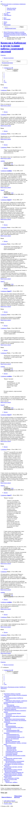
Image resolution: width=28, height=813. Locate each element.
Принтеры (8, 745)
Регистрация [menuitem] (7, 19)
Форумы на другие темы (10, 779)
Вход (5, 23)
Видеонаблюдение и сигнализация (15, 761)
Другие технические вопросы (13, 762)
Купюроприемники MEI (13, 730)
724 (12, 163)
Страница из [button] (8, 67)
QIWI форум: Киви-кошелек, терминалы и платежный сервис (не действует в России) (15, 702)
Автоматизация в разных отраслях (13, 769)
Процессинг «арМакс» (12, 782)
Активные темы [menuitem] (11, 9)
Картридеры (9, 740)
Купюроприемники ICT (13, 734)
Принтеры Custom (11, 747)
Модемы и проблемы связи (13, 741)
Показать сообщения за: (8, 655)
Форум (13, 800)
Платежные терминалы (10, 709)
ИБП (7, 724)
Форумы (6, 13)
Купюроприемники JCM (13, 736)
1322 (12, 193)
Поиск (5, 22)
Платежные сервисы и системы (12, 693)
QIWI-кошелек (10, 705)
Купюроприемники (11, 726)
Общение (7, 780)
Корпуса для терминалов (12, 738)
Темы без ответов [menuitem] (11, 8)
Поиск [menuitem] (8, 12)
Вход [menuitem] (5, 17)
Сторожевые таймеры (11, 754)
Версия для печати (9, 58)
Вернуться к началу (6, 105)
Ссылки (6, 5)
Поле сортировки (6, 656)
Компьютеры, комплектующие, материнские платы (13, 759)
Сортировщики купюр (12, 752)
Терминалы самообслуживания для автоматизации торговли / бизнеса (13, 773)
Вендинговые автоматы (11, 771)
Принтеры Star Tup (12, 750)
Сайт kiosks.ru (7, 15)
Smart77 (3, 190)
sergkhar (3, 161)
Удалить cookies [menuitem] (8, 803)
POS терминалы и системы (12, 778)
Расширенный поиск (10, 28)
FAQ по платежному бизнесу (13, 713)
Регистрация (7, 24)
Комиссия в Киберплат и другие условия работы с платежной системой (13, 47)
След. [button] (5, 82)
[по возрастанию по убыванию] (6, 658)
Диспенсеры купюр (11, 723)
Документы (9, 714)
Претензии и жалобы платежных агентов (16, 707)
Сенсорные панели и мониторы (14, 751)
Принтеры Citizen (11, 748)
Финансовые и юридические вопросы (15, 719)
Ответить (3, 55)
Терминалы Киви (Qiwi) (13, 706)
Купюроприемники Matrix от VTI (15, 737)
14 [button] (4, 80)
